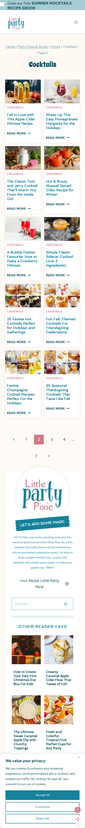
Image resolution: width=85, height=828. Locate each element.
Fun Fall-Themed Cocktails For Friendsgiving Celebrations (60, 325)
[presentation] (23, 91)
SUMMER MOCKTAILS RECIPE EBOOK (39, 5)
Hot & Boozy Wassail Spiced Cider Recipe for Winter (60, 187)
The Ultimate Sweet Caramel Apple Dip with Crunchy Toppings (25, 740)
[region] (42, 791)
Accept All (42, 795)
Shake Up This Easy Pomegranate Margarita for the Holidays (62, 121)
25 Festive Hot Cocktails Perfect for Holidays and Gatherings (21, 325)
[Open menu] (76, 22)
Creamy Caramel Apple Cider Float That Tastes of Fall (58, 678)
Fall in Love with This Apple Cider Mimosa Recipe (21, 119)
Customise (42, 807)
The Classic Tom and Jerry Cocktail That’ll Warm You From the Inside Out (22, 190)
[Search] (65, 604)
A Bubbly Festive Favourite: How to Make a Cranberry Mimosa (22, 258)
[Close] (80, 757)
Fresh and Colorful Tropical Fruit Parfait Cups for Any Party (58, 740)
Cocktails (15, 107)
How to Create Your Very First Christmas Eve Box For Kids (25, 678)
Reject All (42, 818)
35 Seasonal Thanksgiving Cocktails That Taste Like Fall (58, 392)
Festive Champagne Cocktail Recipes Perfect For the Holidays (20, 394)
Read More (19, 133)
